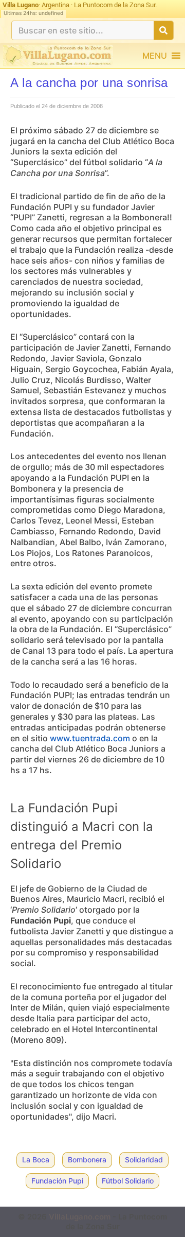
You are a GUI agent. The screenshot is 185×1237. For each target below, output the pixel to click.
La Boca (35, 1159)
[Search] (163, 30)
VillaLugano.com (79, 1217)
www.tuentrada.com (90, 738)
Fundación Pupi (57, 1180)
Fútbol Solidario (128, 1180)
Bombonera (87, 1159)
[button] (154, 55)
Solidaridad (144, 1159)
